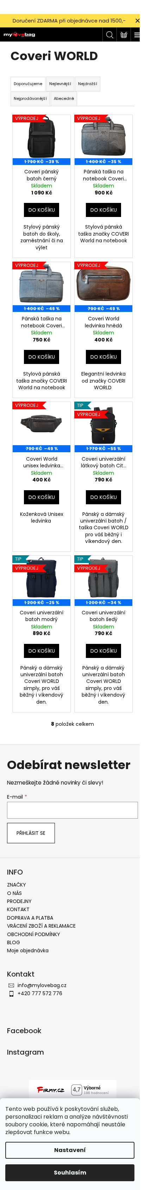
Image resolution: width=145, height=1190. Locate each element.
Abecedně (64, 98)
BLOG (13, 942)
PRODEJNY (19, 901)
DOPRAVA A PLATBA (30, 917)
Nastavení (70, 1150)
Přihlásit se (31, 833)
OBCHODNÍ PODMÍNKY (33, 934)
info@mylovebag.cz (42, 985)
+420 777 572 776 (40, 993)
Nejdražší (87, 84)
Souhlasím (70, 1173)
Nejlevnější (60, 84)
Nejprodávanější (30, 98)
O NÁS (14, 893)
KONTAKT (18, 909)
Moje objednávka (28, 950)
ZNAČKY (16, 884)
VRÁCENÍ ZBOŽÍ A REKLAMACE (41, 925)
